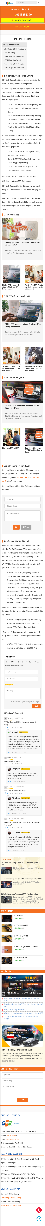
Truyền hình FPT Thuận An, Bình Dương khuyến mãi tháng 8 (34, 287)
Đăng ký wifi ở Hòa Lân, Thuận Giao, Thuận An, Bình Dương (34, 368)
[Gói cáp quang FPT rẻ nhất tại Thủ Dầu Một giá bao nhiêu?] (22, 229)
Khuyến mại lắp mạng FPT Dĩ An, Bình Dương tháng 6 (33, 450)
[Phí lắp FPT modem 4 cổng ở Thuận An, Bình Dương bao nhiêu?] (11, 274)
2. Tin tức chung (9, 53)
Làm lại (26, 527)
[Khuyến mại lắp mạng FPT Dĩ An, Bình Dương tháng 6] (34, 437)
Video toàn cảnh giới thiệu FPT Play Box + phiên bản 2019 (21, 879)
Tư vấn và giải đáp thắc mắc (13, 68)
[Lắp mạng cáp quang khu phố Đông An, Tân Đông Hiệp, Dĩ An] (22, 392)
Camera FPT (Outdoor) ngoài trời (26, 947)
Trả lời (6, 727)
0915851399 (24, 14)
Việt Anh (19, 732)
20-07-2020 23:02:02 (19, 752)
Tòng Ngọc (20, 769)
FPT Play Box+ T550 (21, 936)
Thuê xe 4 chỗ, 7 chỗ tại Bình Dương (18, 1050)
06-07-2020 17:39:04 (16, 793)
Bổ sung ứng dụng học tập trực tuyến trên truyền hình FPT (23, 1013)
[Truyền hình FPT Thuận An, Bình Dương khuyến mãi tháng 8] (34, 274)
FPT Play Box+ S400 (21, 957)
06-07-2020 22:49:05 (19, 813)
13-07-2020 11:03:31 (16, 764)
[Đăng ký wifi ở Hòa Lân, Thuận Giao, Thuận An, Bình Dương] (34, 355)
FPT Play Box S (19, 915)
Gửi (16, 527)
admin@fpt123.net (12, 1139)
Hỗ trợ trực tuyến (23, 20)
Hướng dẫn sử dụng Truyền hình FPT (16, 1010)
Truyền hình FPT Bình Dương (11, 1205)
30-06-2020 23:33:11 (19, 850)
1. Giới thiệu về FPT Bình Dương (14, 49)
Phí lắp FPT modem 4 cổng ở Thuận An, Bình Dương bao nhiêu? (11, 287)
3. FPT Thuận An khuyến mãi (13, 56)
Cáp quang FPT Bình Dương (11, 1198)
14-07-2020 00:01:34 (19, 782)
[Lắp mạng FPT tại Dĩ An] (11, 437)
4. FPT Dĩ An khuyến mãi (12, 60)
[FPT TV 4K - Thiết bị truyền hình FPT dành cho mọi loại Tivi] (22, 986)
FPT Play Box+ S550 (21, 925)
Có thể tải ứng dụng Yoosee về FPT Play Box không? (20, 894)
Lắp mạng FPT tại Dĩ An (11, 448)
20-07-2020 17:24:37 (16, 727)
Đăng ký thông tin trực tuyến (13, 64)
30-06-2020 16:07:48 (16, 827)
